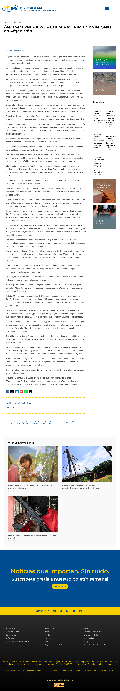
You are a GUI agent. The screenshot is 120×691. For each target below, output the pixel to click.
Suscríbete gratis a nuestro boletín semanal (60, 579)
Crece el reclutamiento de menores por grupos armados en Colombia (100, 164)
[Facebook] (55, 611)
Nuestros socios (12, 632)
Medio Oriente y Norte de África (96, 645)
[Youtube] (74, 611)
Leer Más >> (98, 125)
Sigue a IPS (49, 628)
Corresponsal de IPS (15, 50)
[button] (7, 391)
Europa (86, 642)
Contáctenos (11, 635)
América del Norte (91, 635)
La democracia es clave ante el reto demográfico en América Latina (111, 140)
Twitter (48, 635)
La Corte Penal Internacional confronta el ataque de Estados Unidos (111, 118)
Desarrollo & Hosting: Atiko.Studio (60, 680)
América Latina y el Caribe (94, 632)
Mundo (86, 648)
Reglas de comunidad (53, 645)
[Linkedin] (80, 611)
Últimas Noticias (24, 403)
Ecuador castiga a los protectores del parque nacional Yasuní (99, 140)
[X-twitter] (61, 611)
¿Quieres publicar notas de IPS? (18, 642)
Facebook (48, 638)
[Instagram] (68, 611)
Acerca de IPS (11, 628)
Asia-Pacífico (89, 638)
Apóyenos (10, 638)
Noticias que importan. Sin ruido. (60, 571)
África (86, 628)
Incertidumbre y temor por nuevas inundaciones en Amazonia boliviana (81, 487)
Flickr (47, 642)
